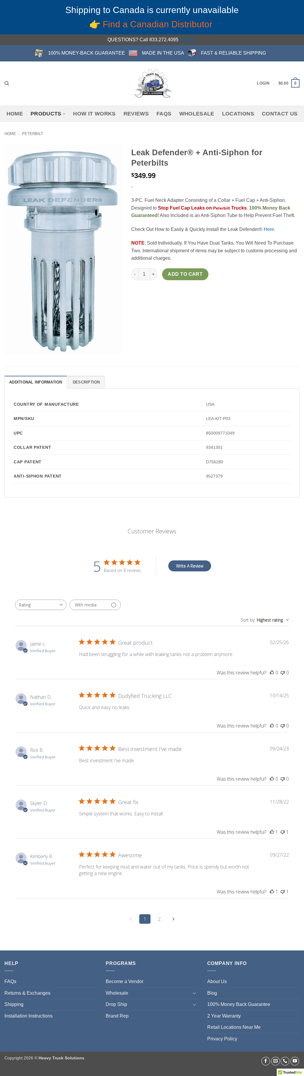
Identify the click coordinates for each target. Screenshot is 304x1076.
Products (46, 114)
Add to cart (185, 274)
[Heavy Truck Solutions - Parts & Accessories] (152, 83)
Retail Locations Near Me (234, 1027)
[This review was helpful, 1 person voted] (272, 832)
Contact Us (280, 114)
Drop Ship (116, 1004)
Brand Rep (117, 1015)
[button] (263, 83)
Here (269, 229)
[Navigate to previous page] (130, 919)
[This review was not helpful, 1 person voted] (283, 832)
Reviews (136, 114)
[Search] (6, 83)
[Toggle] (194, 992)
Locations (238, 114)
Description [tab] (86, 382)
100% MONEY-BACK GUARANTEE (86, 53)
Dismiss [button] (188, 39)
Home (15, 114)
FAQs (163, 114)
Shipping (13, 1004)
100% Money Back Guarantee (238, 1004)
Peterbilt (32, 133)
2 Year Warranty (224, 1015)
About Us (217, 981)
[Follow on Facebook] (265, 1061)
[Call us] (285, 1061)
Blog (212, 993)
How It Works (94, 114)
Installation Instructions (28, 1015)
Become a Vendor (124, 981)
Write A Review (189, 566)
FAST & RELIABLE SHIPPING (233, 53)
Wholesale (196, 114)
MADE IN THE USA (163, 53)
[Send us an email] (275, 1061)
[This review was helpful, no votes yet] (272, 672)
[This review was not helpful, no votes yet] (283, 672)
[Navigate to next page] (173, 919)
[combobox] (40, 605)
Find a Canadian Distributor (159, 24)
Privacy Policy (222, 1038)
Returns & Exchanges (27, 993)
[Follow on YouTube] (294, 1061)
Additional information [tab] (35, 382)
